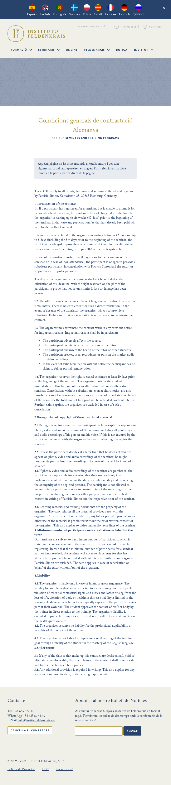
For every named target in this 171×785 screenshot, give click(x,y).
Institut (141, 50)
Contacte (156, 26)
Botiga (121, 50)
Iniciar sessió (130, 26)
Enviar (132, 731)
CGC (45, 769)
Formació (19, 50)
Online (72, 50)
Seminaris (46, 50)
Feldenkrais (95, 50)
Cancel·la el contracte (30, 730)
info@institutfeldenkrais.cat (36, 720)
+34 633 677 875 (24, 711)
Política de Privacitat (21, 769)
